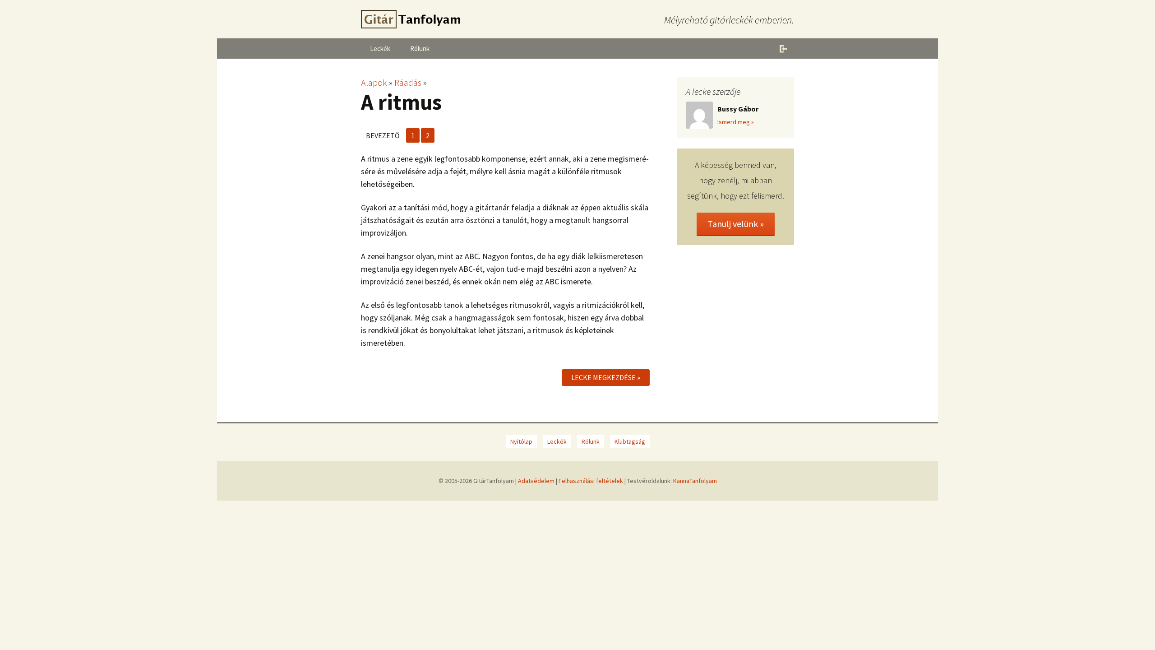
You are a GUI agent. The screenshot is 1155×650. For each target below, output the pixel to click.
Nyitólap (521, 441)
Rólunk (420, 48)
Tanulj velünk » (735, 223)
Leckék (380, 48)
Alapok (374, 82)
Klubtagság (629, 441)
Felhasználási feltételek (591, 481)
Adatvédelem (536, 481)
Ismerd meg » (735, 122)
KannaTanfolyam (695, 481)
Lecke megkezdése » (605, 377)
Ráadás (407, 82)
